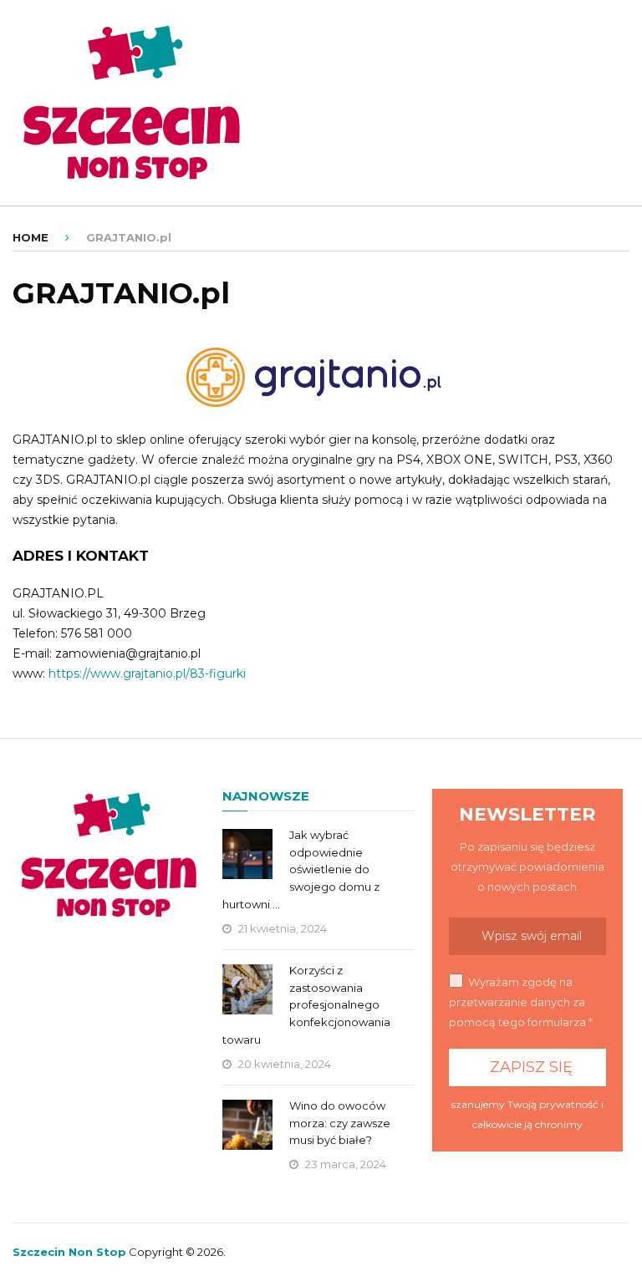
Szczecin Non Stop (69, 1251)
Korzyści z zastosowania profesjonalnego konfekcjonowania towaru (306, 1004)
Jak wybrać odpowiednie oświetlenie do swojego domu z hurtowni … (301, 869)
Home (30, 237)
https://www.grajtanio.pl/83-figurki (147, 673)
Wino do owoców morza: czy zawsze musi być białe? (339, 1123)
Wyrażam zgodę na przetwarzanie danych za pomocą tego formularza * (521, 1002)
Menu (591, 29)
